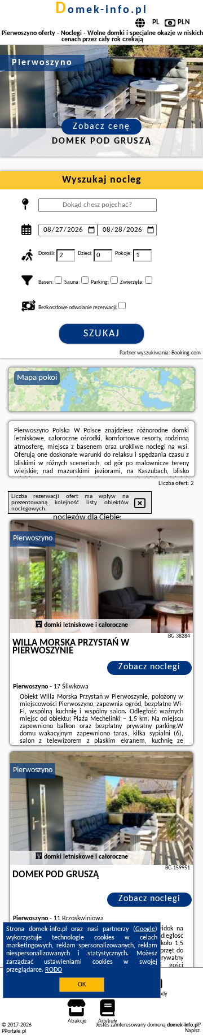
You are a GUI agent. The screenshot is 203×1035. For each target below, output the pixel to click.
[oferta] (39, 625)
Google (145, 929)
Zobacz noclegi (149, 667)
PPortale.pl (14, 1031)
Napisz (192, 1031)
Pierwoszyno (32, 538)
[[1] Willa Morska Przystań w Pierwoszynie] (101, 576)
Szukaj (101, 333)
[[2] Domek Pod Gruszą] (101, 808)
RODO (53, 970)
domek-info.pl (101, 10)
